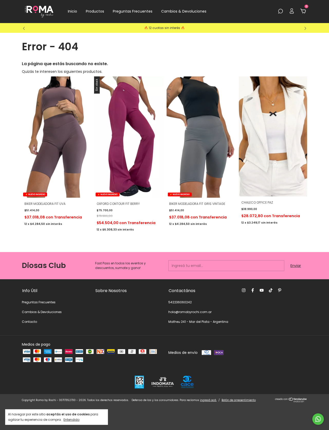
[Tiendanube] (291, 401)
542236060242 (180, 302)
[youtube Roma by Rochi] (262, 290)
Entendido (71, 419)
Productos (95, 11)
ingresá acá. (208, 400)
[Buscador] (280, 11)
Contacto (29, 321)
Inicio (72, 11)
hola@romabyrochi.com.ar (190, 312)
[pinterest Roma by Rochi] (280, 290)
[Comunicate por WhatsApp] (318, 419)
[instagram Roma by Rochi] (244, 290)
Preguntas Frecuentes (132, 11)
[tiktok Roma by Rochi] (271, 290)
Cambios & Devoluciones (183, 11)
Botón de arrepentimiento (239, 400)
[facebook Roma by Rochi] (253, 290)
